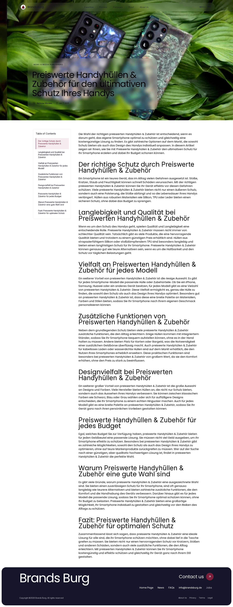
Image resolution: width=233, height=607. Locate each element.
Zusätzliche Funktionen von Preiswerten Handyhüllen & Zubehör (50, 177)
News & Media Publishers (48, 65)
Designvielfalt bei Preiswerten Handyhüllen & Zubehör (51, 186)
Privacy (192, 597)
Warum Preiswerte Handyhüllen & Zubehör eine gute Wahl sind (53, 203)
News (161, 587)
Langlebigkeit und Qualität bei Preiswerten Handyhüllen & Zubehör (51, 155)
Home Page (146, 587)
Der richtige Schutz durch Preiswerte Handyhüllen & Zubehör (49, 143)
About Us (182, 597)
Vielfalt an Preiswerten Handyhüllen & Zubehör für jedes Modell (53, 166)
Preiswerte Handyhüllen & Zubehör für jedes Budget (49, 195)
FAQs (171, 587)
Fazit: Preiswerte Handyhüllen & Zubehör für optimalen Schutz (52, 211)
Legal (210, 597)
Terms (202, 597)
